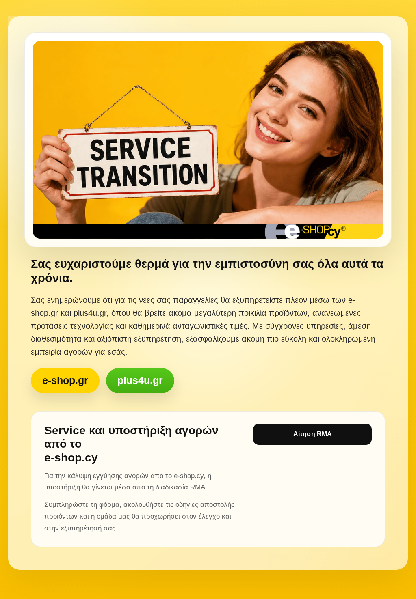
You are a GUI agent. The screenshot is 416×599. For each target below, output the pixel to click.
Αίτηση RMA (312, 434)
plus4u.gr (140, 380)
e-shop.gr (65, 380)
